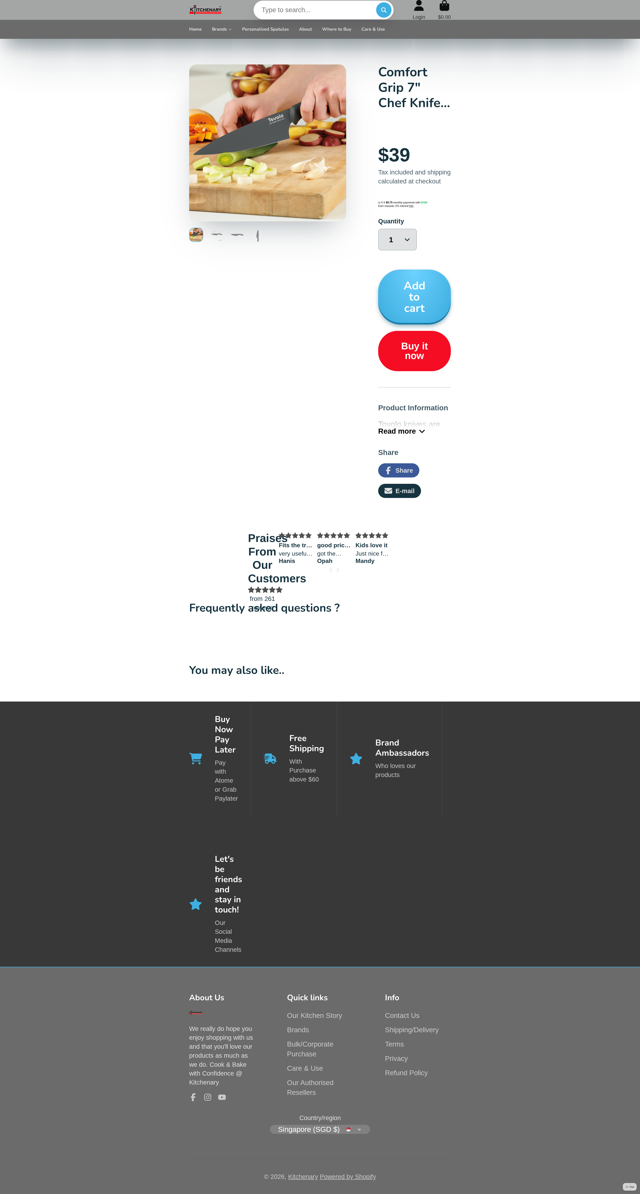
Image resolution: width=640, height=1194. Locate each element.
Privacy (396, 1058)
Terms (394, 1044)
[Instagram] (208, 1097)
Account (419, 10)
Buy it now (414, 351)
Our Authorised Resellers (310, 1087)
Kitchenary (303, 1176)
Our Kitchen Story (314, 1015)
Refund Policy (406, 1073)
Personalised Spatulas (265, 29)
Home (195, 29)
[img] (262, 589)
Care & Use (373, 29)
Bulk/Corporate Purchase (310, 1049)
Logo (205, 10)
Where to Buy (336, 29)
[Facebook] (193, 1097)
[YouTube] (222, 1097)
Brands (219, 29)
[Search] (384, 10)
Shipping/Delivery (412, 1030)
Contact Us (402, 1015)
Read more (397, 431)
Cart (444, 10)
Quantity (391, 221)
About (305, 29)
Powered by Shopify (348, 1176)
